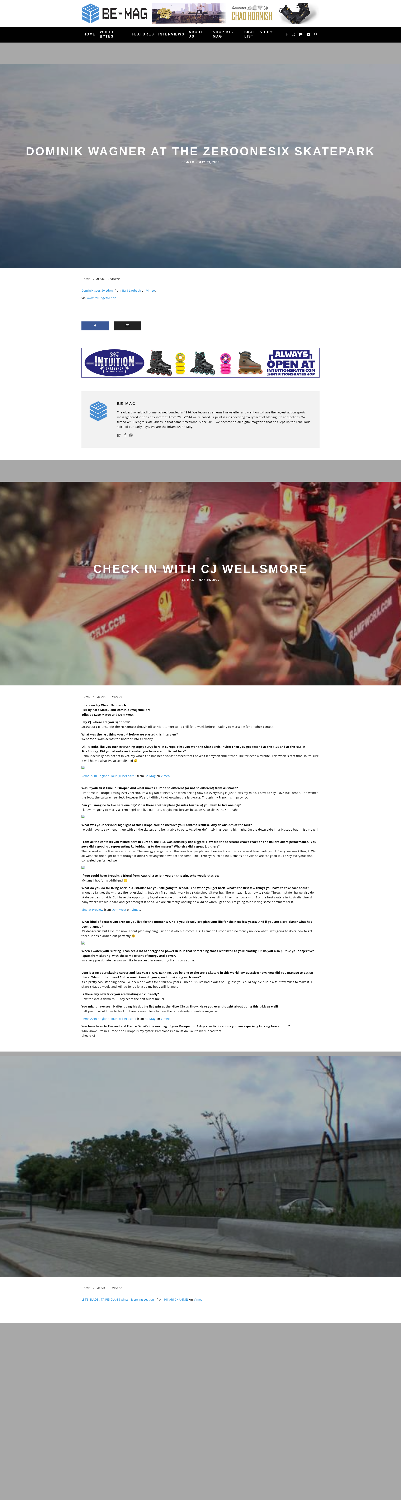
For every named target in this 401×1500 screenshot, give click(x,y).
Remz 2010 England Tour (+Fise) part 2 (108, 776)
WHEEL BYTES (107, 34)
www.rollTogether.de (102, 298)
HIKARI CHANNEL (176, 1299)
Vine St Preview (92, 910)
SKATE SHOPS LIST (259, 34)
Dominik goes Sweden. (97, 290)
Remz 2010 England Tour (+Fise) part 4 (108, 1019)
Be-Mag (187, 162)
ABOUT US (196, 34)
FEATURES (143, 34)
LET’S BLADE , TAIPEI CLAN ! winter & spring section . (118, 1299)
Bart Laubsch (131, 290)
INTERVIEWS (171, 34)
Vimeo (150, 290)
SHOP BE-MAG (223, 34)
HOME (90, 34)
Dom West (119, 910)
